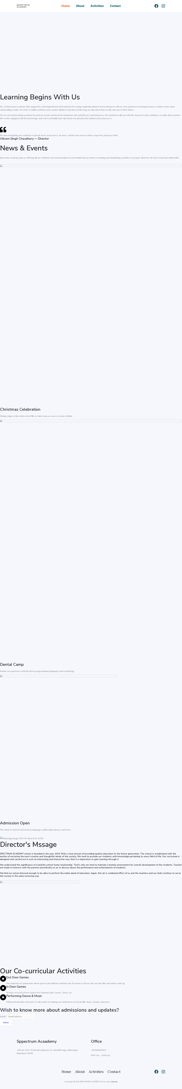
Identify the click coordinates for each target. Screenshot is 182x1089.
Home (65, 6)
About (80, 6)
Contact (115, 6)
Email (3, 1016)
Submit (6, 1022)
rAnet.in (114, 1081)
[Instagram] (163, 6)
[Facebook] (156, 6)
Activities (97, 6)
